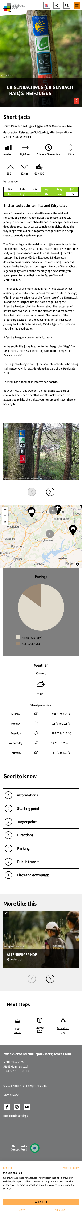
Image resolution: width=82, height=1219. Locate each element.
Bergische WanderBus (56, 391)
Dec (72, 194)
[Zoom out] (5, 516)
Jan (10, 189)
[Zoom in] (5, 510)
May (59, 189)
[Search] (66, 5)
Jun (72, 189)
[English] (46, 5)
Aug (22, 194)
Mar (34, 189)
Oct (47, 194)
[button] (6, 1106)
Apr (47, 189)
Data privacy (11, 1095)
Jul (9, 194)
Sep (35, 194)
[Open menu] (77, 5)
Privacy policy (70, 1168)
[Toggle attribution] (77, 564)
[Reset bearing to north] (5, 522)
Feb (22, 189)
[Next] (50, 492)
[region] (41, 536)
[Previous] (32, 492)
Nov (59, 194)
